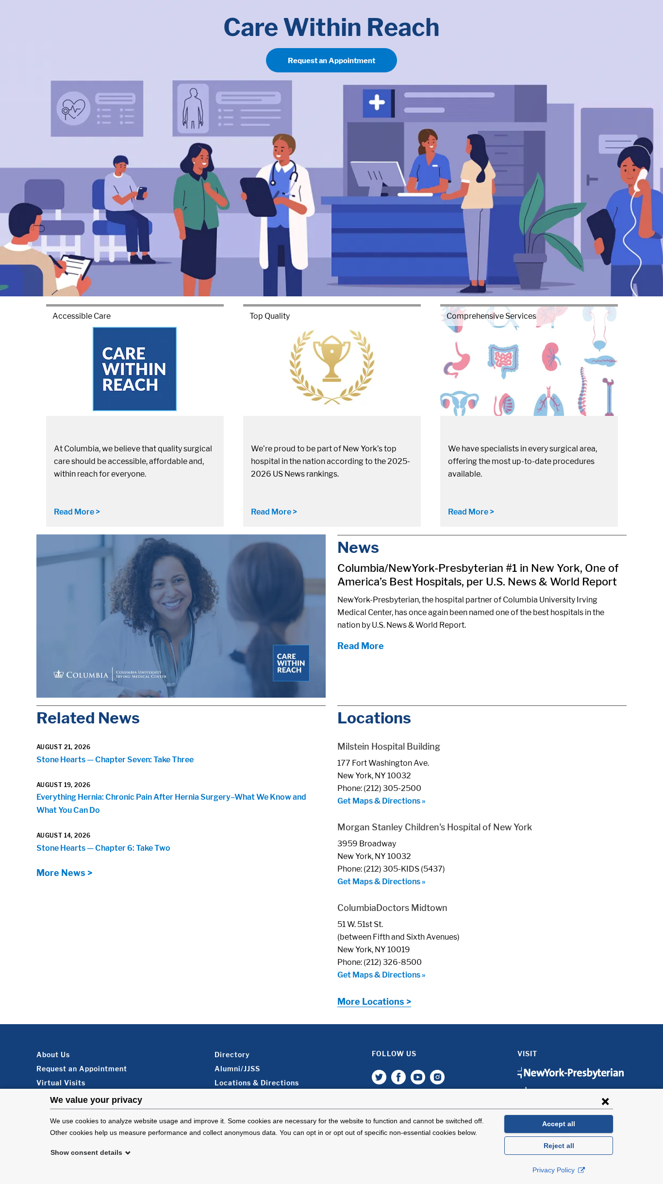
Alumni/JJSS (237, 1068)
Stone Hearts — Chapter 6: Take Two (103, 848)
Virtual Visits (60, 1083)
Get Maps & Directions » (381, 801)
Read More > (77, 511)
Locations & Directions (257, 1083)
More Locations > (374, 1001)
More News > (64, 873)
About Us (53, 1054)
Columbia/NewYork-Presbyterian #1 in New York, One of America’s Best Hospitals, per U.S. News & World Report (477, 575)
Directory (232, 1054)
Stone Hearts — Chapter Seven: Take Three (115, 759)
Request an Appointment (331, 60)
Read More (360, 646)
